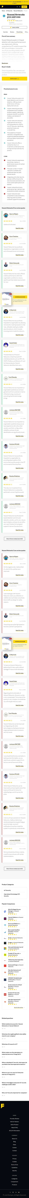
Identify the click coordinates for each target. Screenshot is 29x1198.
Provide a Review (14, 1118)
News (14, 1144)
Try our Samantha (17, 1)
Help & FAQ (14, 1127)
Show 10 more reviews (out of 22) (14, 538)
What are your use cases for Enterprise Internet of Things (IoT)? (12, 1073)
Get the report (13, 78)
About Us (14, 1138)
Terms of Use (14, 1164)
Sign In (24, 6)
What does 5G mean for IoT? (9, 1044)
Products (14, 1184)
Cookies (14, 1161)
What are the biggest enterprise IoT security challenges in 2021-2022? (14, 1083)
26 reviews (11, 22)
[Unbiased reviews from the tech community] (5, 6)
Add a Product (14, 1124)
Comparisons (14, 1181)
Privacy (14, 1158)
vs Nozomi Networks (14, 911)
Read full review (20, 228)
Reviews (12, 32)
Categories (14, 1178)
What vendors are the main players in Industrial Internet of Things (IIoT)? (12, 1053)
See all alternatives (18, 1007)
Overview (5, 32)
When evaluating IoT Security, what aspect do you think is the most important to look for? (14, 1063)
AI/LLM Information (14, 1130)
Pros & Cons (20, 32)
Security (14, 1170)
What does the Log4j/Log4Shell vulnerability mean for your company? (14, 1035)
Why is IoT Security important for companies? (14, 1092)
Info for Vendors (14, 1121)
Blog (14, 1141)
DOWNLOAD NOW (20, 297)
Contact (14, 1150)
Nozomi (13, 19)
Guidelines (14, 1167)
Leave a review (15, 27)
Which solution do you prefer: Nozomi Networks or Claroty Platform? (12, 1025)
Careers (14, 1147)
